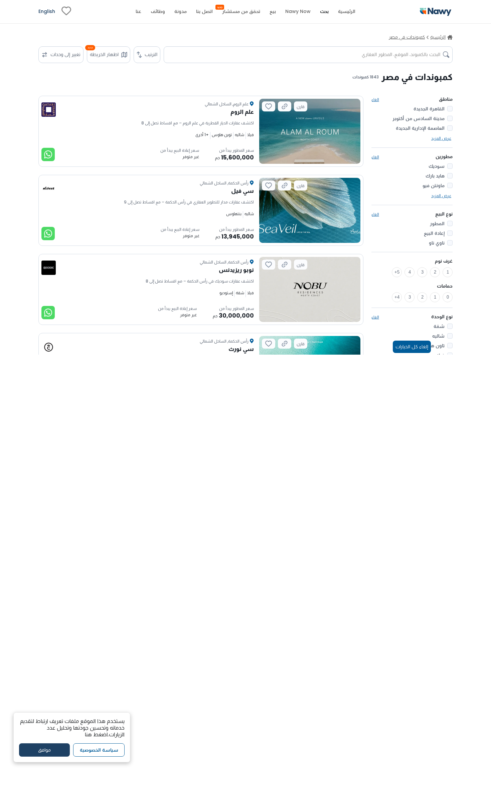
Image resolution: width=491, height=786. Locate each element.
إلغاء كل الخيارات (411, 346)
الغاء (375, 99)
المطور (437, 223)
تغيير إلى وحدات (65, 54)
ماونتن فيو (434, 185)
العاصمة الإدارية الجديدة (420, 128)
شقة (439, 326)
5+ (396, 272)
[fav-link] (66, 11)
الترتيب (151, 54)
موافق (44, 750)
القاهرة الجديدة (429, 108)
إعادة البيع (434, 233)
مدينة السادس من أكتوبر (418, 118)
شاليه (438, 336)
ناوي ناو (437, 243)
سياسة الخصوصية (99, 750)
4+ (396, 297)
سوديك (437, 166)
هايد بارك (435, 175)
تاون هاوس (432, 345)
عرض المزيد (441, 138)
